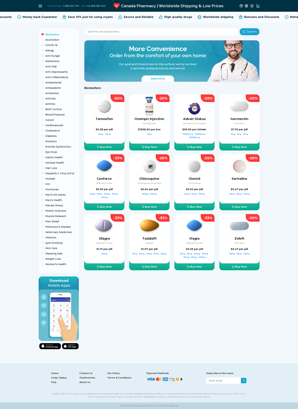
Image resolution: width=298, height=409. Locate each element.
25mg (93, 194)
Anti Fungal (52, 55)
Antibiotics (52, 93)
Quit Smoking (53, 242)
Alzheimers (52, 61)
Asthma (50, 104)
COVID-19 (51, 45)
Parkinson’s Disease (58, 226)
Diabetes (51, 136)
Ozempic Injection (149, 119)
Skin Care (51, 248)
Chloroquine (149, 179)
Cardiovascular (54, 125)
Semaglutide (149, 123)
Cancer (49, 120)
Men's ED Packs (55, 194)
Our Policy (113, 373)
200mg (104, 197)
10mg (101, 134)
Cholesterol (52, 130)
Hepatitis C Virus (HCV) (59, 173)
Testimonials (87, 377)
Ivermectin (239, 119)
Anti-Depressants (56, 71)
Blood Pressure (55, 114)
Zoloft (239, 238)
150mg (115, 194)
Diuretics (51, 141)
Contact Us (86, 373)
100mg (107, 194)
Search (251, 31)
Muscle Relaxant (55, 216)
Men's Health (53, 200)
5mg (149, 134)
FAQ (53, 382)
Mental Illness (54, 205)
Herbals (50, 178)
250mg (145, 194)
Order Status (59, 377)
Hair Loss (51, 168)
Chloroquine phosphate (149, 183)
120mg (205, 254)
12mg (245, 134)
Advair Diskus (194, 119)
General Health (54, 162)
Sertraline (239, 179)
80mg (163, 254)
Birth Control (53, 109)
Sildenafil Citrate (104, 183)
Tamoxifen (104, 119)
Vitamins (50, 237)
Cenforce (104, 179)
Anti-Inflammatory (56, 77)
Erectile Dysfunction (58, 146)
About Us (84, 382)
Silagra (104, 238)
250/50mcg (200, 134)
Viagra (194, 238)
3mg (233, 134)
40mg (149, 254)
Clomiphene (194, 183)
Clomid (194, 179)
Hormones (52, 189)
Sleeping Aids (53, 253)
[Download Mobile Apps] (59, 308)
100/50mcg (187, 134)
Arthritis (50, 98)
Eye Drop (51, 152)
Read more (158, 78)
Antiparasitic (53, 88)
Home (54, 373)
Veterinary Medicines (58, 232)
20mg (108, 134)
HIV (47, 184)
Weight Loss (53, 258)
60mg (156, 254)
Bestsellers (52, 34)
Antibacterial (53, 82)
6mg (239, 134)
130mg (186, 257)
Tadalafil (149, 238)
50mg (100, 194)
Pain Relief (52, 221)
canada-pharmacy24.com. (146, 405)
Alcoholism (52, 39)
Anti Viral (51, 66)
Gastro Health (54, 157)
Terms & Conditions (119, 377)
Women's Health (55, 264)
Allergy (49, 50)
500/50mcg (194, 137)
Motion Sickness (55, 210)
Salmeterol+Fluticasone (194, 123)
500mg (153, 194)
